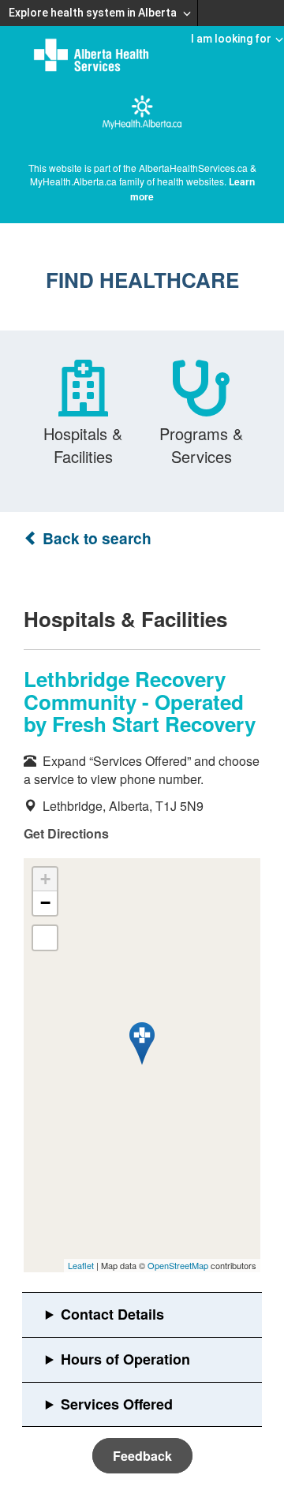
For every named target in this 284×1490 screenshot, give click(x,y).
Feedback (142, 1456)
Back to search (95, 538)
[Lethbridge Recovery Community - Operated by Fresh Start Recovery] (142, 1043)
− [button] (45, 903)
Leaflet (81, 1265)
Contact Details (112, 1314)
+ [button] (45, 879)
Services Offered (117, 1404)
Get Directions (66, 833)
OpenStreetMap (178, 1265)
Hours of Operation (125, 1359)
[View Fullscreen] (45, 938)
